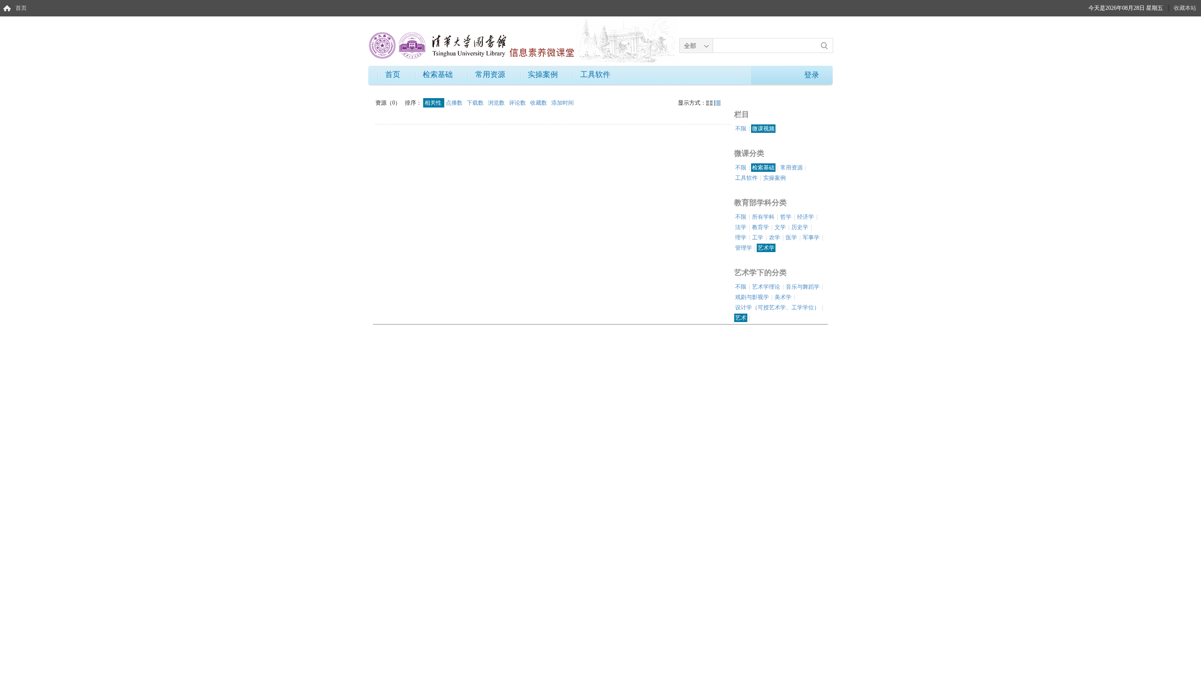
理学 (740, 237)
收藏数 (539, 103)
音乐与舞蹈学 (803, 287)
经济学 (805, 217)
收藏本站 (1185, 8)
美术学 (783, 297)
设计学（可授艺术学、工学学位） (777, 307)
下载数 (476, 103)
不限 (740, 128)
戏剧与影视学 (752, 297)
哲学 (785, 217)
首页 (21, 8)
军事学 (811, 237)
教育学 (760, 227)
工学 (757, 237)
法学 (740, 227)
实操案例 (543, 74)
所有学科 (763, 217)
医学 (791, 237)
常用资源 (490, 74)
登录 (811, 75)
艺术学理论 (766, 287)
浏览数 (497, 103)
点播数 (455, 103)
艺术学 (766, 248)
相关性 (434, 103)
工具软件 (595, 74)
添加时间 (562, 103)
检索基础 (438, 74)
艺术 (740, 318)
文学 (780, 227)
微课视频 (763, 128)
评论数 (518, 103)
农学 (774, 237)
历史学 (799, 227)
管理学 (743, 248)
